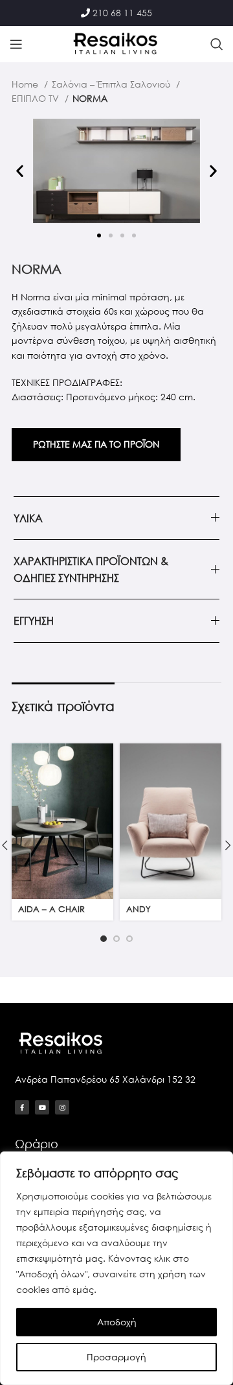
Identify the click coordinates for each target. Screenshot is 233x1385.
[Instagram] (62, 1107)
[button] (20, 171)
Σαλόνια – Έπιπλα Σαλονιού (112, 84)
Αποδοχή (117, 1322)
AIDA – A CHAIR (51, 909)
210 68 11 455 (122, 12)
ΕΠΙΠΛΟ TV (36, 98)
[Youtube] (42, 1107)
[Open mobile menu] (16, 44)
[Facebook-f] (22, 1107)
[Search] (217, 44)
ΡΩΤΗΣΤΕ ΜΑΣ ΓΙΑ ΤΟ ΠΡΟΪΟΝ (96, 444)
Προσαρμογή (116, 1357)
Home (26, 84)
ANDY (138, 909)
